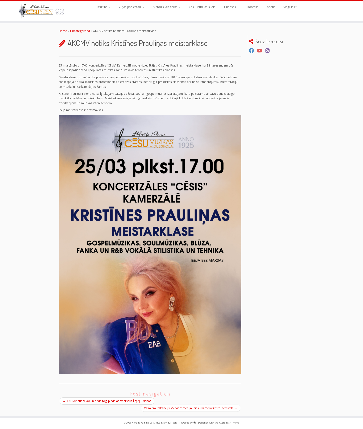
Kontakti (253, 7)
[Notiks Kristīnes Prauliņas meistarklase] (150, 244)
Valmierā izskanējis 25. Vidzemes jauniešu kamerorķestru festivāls (190, 408)
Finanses (230, 7)
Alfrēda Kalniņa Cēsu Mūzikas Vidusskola (154, 422)
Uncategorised (80, 31)
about (271, 7)
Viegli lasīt (290, 7)
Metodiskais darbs (165, 7)
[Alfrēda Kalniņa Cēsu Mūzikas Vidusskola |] (42, 11)
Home (63, 31)
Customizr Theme (229, 422)
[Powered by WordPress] (194, 421)
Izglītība (102, 7)
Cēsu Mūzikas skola (202, 7)
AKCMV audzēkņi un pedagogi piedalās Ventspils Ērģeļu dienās (107, 401)
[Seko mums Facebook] (253, 50)
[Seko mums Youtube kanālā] (261, 50)
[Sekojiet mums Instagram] (268, 50)
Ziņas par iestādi (130, 7)
